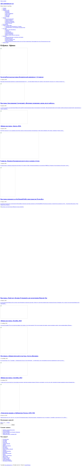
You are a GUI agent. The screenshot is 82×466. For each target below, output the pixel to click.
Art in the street (8, 31)
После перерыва (6, 431)
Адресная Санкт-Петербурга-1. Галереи (13, 26)
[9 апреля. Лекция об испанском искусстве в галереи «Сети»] (19, 158)
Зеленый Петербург (9, 32)
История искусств (9, 38)
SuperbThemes (27, 464)
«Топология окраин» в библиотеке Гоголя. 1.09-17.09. (17, 413)
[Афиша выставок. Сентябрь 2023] (14, 375)
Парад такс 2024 (6, 433)
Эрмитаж (7, 30)
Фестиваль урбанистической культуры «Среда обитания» (19, 356)
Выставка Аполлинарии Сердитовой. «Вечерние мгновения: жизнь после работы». (27, 103)
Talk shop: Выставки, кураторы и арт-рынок (14, 37)
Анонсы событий (8, 19)
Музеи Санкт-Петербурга (10, 29)
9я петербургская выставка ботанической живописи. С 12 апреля (21, 77)
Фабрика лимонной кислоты (9, 429)
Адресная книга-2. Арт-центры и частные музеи (15, 27)
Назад (1, 422)
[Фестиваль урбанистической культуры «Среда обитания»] (13, 353)
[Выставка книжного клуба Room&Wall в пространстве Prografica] (7, 196)
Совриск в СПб (6, 10)
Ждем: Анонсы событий (8, 449)
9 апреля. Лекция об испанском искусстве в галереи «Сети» (20, 161)
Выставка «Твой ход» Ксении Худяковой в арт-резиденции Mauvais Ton (23, 298)
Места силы (7, 14)
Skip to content (3, 0)
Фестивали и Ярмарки (9, 22)
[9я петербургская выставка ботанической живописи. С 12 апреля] (13, 74)
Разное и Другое (8, 23)
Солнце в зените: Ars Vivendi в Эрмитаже (11, 432)
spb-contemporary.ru (7, 3)
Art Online (7, 16)
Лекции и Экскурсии (9, 21)
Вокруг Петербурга (9, 33)
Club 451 (4, 36)
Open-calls (7, 15)
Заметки (4, 9)
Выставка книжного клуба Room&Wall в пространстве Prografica (22, 199)
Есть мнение (5, 24)
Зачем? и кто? (5, 42)
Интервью (7, 12)
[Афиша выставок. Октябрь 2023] (14, 318)
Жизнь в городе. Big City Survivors (12, 35)
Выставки (7, 11)
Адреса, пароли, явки (7, 25)
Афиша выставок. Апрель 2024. (10, 126)
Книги (4, 454)
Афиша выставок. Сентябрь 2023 (11, 377)
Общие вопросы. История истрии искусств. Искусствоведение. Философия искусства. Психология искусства (27, 41)
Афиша (4, 17)
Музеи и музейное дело (10, 39)
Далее (8, 422)
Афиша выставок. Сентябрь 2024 (9, 434)
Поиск (1, 423)
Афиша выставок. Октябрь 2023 (11, 321)
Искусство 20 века (9, 40)
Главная (4, 8)
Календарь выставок (9, 18)
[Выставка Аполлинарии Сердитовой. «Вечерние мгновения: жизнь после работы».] (12, 100)
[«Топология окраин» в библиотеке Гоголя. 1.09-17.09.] (10, 410)
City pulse (5, 28)
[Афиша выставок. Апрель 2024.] (14, 123)
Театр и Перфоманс (9, 13)
